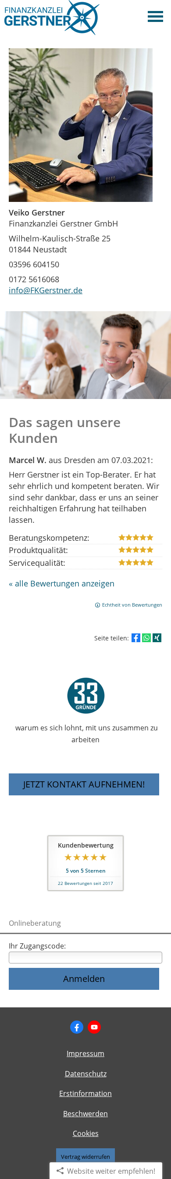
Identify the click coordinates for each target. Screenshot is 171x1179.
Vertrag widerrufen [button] (85, 1157)
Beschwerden (85, 1113)
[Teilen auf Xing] (157, 637)
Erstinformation (85, 1093)
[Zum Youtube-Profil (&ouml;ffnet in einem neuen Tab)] (94, 1027)
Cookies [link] (86, 1133)
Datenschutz (86, 1073)
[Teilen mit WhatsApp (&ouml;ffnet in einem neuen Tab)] (146, 637)
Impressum (85, 1053)
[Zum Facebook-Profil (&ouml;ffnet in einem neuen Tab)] (76, 1027)
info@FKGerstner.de (45, 290)
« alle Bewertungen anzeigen (61, 583)
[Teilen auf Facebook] (136, 637)
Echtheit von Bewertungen (132, 604)
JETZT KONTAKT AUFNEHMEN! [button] (84, 784)
